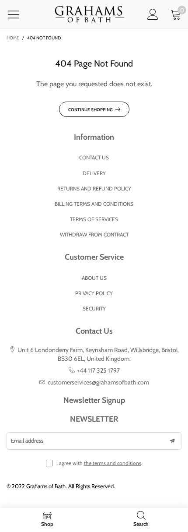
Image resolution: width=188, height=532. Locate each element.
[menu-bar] (19, 14)
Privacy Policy (94, 293)
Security (94, 308)
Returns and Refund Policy (94, 188)
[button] (172, 441)
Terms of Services (94, 219)
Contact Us (94, 157)
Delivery (94, 173)
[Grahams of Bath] (89, 14)
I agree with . (99, 463)
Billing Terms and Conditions (94, 204)
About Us (94, 278)
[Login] (152, 14)
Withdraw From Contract (94, 234)
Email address (27, 440)
